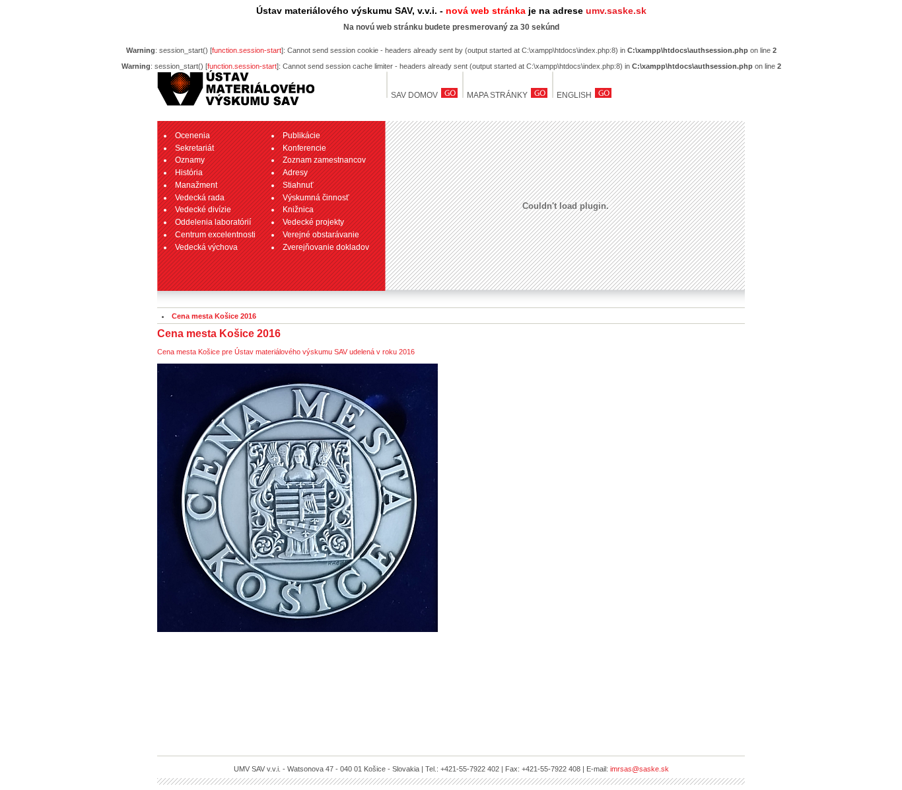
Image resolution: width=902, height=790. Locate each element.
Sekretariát (194, 148)
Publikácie (301, 135)
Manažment (196, 185)
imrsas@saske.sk (639, 769)
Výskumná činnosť (316, 197)
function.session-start (246, 50)
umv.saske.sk (616, 10)
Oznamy (190, 160)
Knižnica (298, 209)
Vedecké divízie (203, 209)
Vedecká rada (200, 197)
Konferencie (304, 148)
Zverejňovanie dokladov (326, 247)
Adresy (295, 172)
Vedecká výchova (206, 247)
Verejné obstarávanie (321, 234)
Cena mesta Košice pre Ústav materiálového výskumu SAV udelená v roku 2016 (286, 352)
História (189, 172)
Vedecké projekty (313, 222)
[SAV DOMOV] (235, 106)
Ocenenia (192, 135)
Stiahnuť (298, 185)
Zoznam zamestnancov (324, 160)
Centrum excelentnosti (215, 234)
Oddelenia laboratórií (213, 222)
